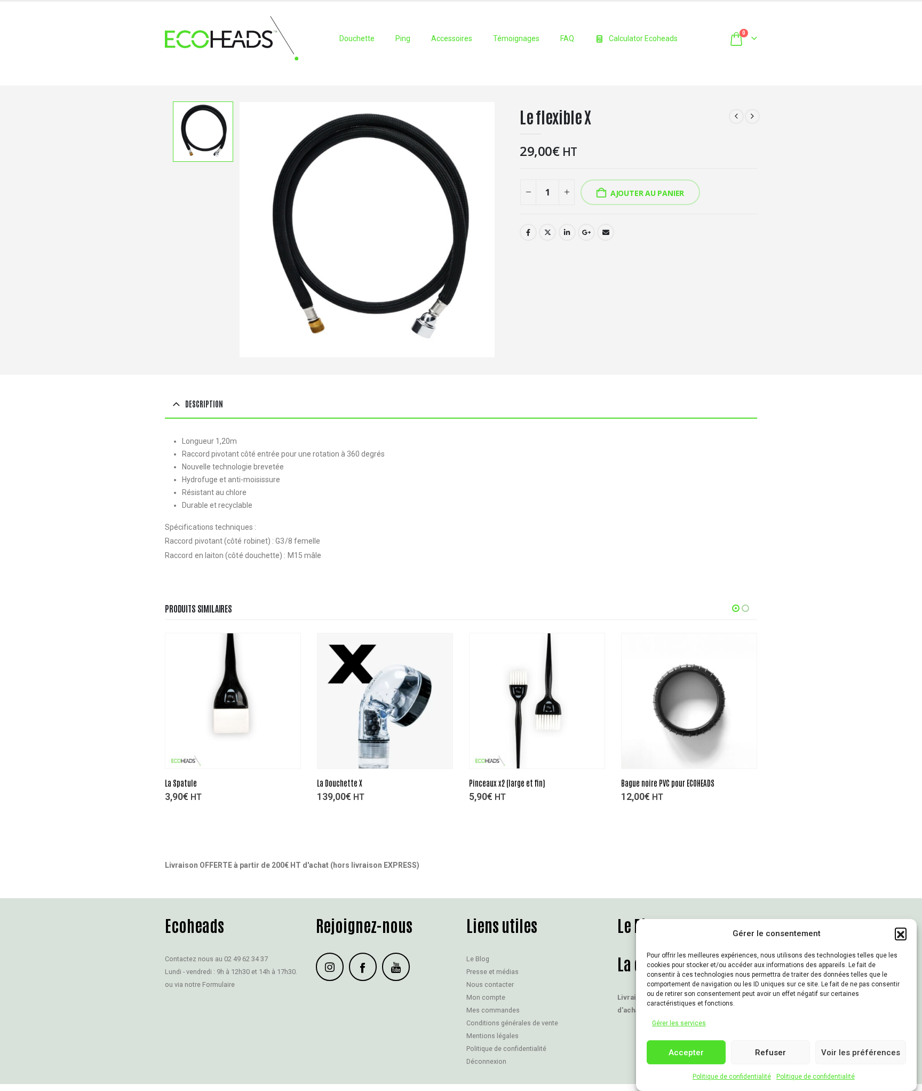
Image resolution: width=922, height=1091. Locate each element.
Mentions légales (492, 1036)
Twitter (547, 232)
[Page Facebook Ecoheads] (363, 967)
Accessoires (451, 38)
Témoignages (516, 38)
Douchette (357, 38)
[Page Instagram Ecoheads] (330, 967)
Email (605, 232)
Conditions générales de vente (512, 1023)
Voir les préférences (860, 1052)
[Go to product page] (232, 700)
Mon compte (485, 998)
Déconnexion (486, 1062)
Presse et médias (492, 972)
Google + (586, 232)
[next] (752, 116)
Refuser (770, 1052)
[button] (900, 933)
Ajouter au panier (647, 193)
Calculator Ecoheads (643, 38)
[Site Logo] (231, 38)
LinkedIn (567, 232)
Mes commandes (493, 1011)
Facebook (528, 232)
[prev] (736, 116)
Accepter (686, 1052)
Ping (402, 38)
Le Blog (477, 959)
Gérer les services (679, 1023)
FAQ (567, 38)
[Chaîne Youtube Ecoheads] (396, 967)
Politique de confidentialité (732, 1076)
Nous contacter (490, 985)
